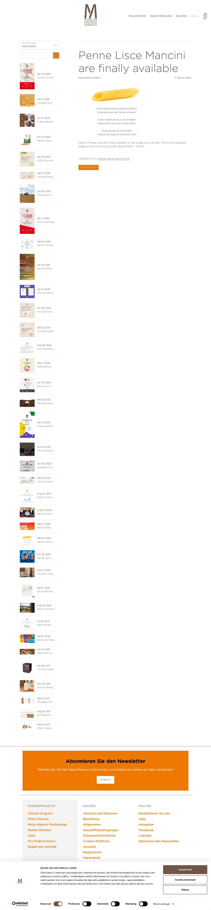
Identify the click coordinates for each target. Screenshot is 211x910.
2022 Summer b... (46, 609)
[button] (195, 16)
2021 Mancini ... (44, 715)
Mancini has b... (45, 514)
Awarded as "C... (45, 467)
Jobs (142, 819)
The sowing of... (45, 451)
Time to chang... (45, 687)
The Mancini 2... (45, 195)
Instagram (146, 824)
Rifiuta (185, 889)
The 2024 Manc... (46, 349)
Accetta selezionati (185, 879)
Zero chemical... (45, 591)
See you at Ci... (45, 386)
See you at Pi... (45, 558)
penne (110, 158)
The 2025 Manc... (46, 177)
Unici (32, 835)
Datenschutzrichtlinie (99, 835)
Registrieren (92, 852)
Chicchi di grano (40, 813)
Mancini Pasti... (44, 528)
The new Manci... (46, 293)
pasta (102, 158)
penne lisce (122, 158)
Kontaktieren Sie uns (154, 813)
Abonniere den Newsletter (158, 841)
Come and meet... (46, 222)
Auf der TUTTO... (46, 78)
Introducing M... (45, 103)
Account (89, 846)
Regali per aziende (42, 846)
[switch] (86, 903)
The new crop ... (45, 574)
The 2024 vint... (45, 312)
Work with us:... (45, 653)
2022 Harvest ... (45, 625)
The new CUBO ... (46, 669)
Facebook (146, 830)
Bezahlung (91, 819)
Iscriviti (105, 780)
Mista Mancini (38, 819)
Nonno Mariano (39, 830)
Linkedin (145, 835)
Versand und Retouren (100, 813)
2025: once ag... (45, 161)
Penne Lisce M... (45, 542)
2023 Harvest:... (45, 497)
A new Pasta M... (45, 122)
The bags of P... (45, 702)
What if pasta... (45, 728)
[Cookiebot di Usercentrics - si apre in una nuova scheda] (20, 904)
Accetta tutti (185, 869)
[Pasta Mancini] (90, 15)
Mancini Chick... (45, 141)
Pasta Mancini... (45, 367)
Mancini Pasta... (45, 269)
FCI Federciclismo (42, 841)
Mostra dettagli (161, 904)
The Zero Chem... (46, 331)
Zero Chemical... (45, 482)
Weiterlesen (88, 167)
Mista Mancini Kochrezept (47, 824)
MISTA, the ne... (45, 245)
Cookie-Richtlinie (96, 841)
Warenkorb (91, 857)
